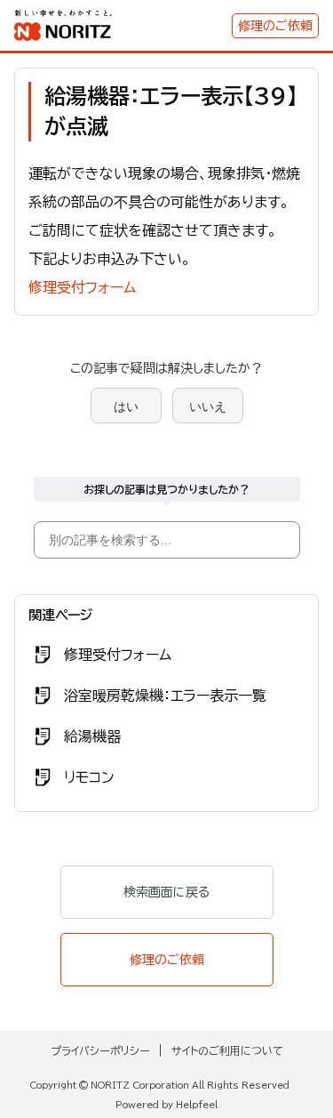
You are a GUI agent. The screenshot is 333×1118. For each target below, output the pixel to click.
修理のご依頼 (275, 26)
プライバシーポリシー (100, 1050)
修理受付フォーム (82, 287)
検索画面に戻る (166, 892)
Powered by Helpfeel (166, 1104)
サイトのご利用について (227, 1050)
